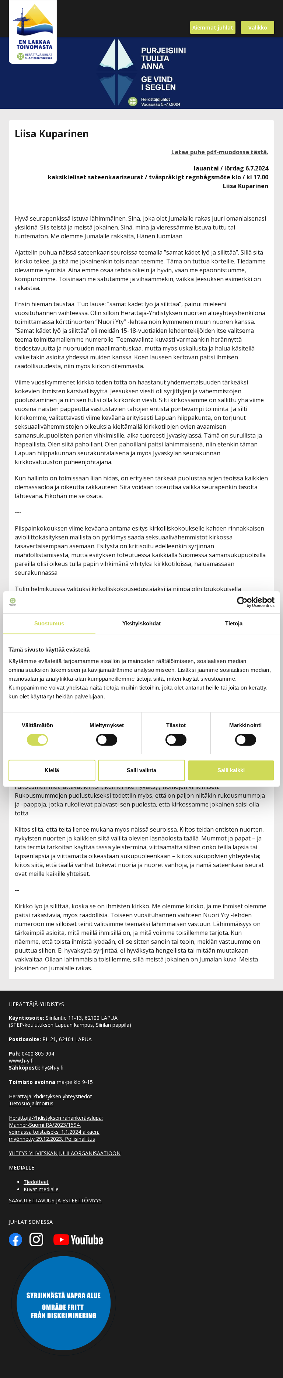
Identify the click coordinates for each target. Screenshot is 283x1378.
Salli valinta (141, 770)
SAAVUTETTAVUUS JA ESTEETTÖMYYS (55, 1200)
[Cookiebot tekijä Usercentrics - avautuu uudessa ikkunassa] (242, 602)
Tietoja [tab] (234, 623)
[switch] (106, 740)
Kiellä (52, 770)
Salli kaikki (231, 770)
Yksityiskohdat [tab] (141, 623)
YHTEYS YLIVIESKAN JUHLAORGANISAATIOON (64, 1153)
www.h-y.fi (21, 1060)
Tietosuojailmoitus (31, 1103)
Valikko (257, 27)
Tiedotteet (36, 1181)
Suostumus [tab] (49, 623)
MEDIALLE (21, 1167)
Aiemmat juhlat (212, 27)
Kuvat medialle (41, 1189)
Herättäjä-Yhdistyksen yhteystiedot (50, 1096)
